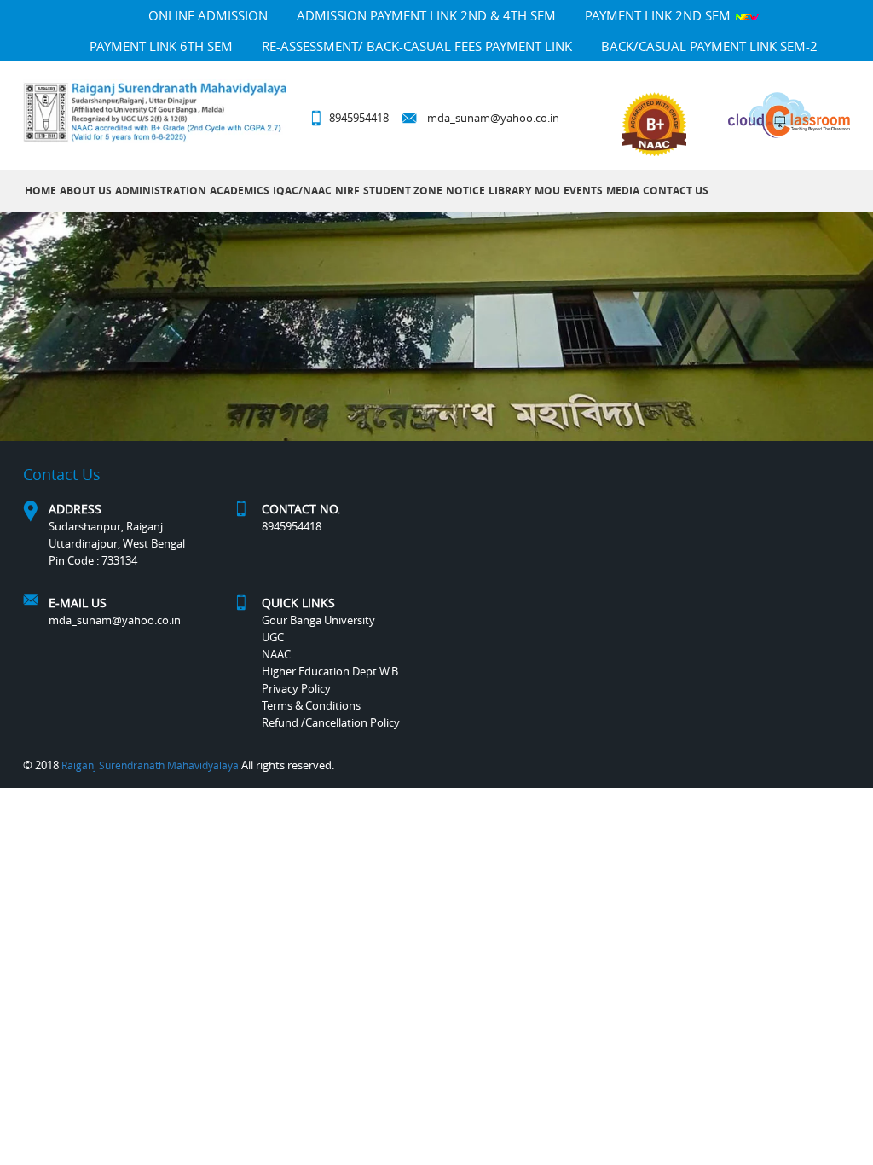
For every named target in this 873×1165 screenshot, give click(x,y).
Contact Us (675, 190)
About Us (86, 190)
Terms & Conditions (311, 705)
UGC (273, 637)
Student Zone (402, 190)
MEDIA (622, 190)
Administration (160, 190)
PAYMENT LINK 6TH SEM (161, 46)
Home (40, 190)
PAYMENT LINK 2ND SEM (659, 15)
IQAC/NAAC (302, 190)
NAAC (276, 654)
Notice (465, 190)
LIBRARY (510, 190)
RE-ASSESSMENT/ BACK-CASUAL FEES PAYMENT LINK (417, 46)
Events (583, 190)
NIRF (347, 190)
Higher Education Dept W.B (330, 671)
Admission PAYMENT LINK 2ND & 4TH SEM (426, 15)
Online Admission (208, 15)
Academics (239, 190)
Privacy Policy (296, 688)
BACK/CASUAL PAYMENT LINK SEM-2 (709, 46)
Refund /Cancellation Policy (331, 722)
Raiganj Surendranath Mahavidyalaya (150, 765)
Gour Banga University (318, 620)
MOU (547, 190)
